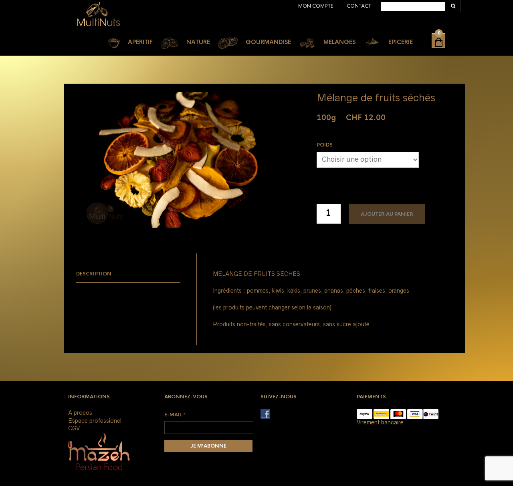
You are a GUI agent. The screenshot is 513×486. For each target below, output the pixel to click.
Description (93, 274)
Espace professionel (94, 421)
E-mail (175, 415)
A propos (80, 413)
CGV (74, 428)
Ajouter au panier (387, 214)
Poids (325, 145)
